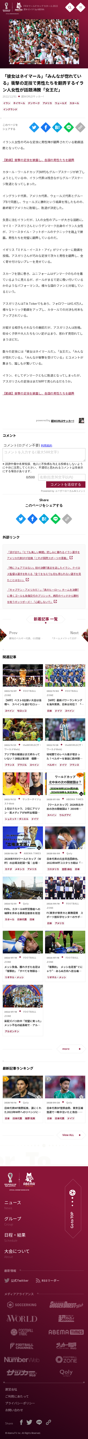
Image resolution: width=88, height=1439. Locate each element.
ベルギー (52, 764)
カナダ (8, 869)
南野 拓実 (30, 1118)
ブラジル (22, 764)
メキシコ (19, 869)
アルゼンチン (12, 1031)
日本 (49, 710)
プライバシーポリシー (20, 1403)
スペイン (9, 710)
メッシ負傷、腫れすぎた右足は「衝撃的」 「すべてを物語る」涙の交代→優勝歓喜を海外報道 (22, 971)
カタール (74, 103)
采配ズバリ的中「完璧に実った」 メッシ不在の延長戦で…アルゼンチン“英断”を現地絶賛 (24, 1025)
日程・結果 (15, 1237)
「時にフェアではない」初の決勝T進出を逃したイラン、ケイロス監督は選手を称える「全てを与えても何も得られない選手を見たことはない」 (44, 574)
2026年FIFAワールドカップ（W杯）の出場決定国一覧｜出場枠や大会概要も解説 (22, 863)
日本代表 (22, 919)
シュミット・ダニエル (16, 818)
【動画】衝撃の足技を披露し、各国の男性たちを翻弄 (38, 160)
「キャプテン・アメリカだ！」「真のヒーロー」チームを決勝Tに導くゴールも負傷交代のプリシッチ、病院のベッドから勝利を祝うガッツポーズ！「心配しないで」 (43, 596)
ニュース (12, 1204)
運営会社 (11, 1389)
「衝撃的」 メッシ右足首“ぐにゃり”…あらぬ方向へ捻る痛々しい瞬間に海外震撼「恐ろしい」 (66, 971)
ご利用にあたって (17, 1396)
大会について (17, 1253)
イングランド (10, 109)
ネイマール (19, 103)
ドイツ (58, 710)
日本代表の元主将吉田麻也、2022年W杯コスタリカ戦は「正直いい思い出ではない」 (65, 863)
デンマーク (34, 103)
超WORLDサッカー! (32, 96)
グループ (12, 1221)
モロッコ (21, 710)
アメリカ (47, 103)
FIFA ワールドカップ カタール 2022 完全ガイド (40, 7)
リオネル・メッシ (14, 977)
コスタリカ (53, 869)
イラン (6, 103)
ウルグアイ (65, 815)
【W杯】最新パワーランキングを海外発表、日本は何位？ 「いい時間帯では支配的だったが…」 (66, 704)
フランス (9, 764)
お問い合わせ (14, 1410)
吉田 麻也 (67, 869)
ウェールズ (61, 103)
